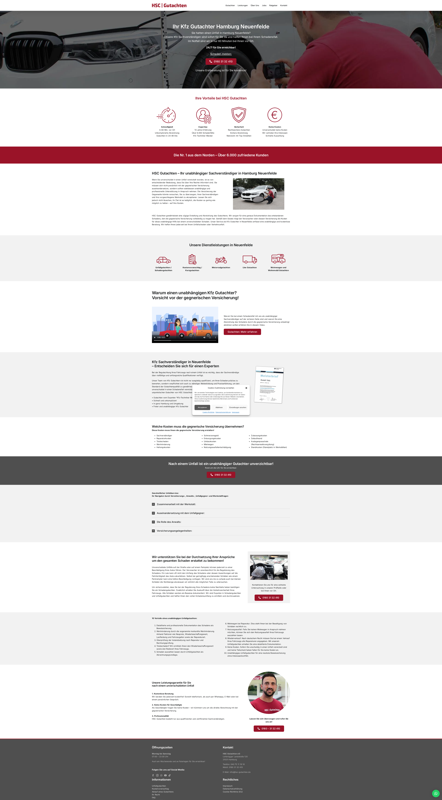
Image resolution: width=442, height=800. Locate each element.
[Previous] (251, 567)
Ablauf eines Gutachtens (163, 792)
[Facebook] (153, 775)
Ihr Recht (156, 794)
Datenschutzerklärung (223, 412)
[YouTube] (165, 775)
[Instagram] (157, 775)
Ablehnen (219, 407)
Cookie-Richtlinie (208, 412)
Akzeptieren (202, 407)
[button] (246, 388)
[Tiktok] (169, 775)
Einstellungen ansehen (237, 407)
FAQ (154, 797)
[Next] (286, 567)
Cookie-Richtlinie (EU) (233, 792)
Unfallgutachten (159, 786)
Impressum (235, 412)
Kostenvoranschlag (160, 789)
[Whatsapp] (161, 775)
